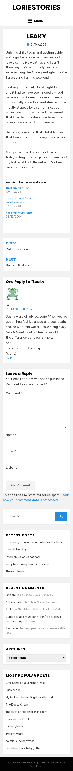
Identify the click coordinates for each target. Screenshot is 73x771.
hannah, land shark (17, 726)
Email (11, 451)
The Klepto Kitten (17, 704)
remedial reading (16, 549)
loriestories (36, 7)
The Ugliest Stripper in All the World (39, 609)
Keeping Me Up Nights (19, 212)
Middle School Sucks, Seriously (34, 595)
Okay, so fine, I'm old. (18, 719)
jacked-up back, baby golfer (23, 748)
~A (7, 305)
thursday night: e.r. (17, 188)
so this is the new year (20, 741)
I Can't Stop (13, 690)
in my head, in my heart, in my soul (27, 564)
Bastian (11, 628)
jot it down (28, 621)
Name (11, 435)
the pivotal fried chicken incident (26, 712)
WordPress (36, 766)
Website (11, 467)
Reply (9, 357)
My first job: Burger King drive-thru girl (29, 697)
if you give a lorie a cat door (23, 557)
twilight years (14, 734)
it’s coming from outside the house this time (34, 542)
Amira (9, 609)
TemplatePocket (41, 762)
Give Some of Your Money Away (26, 683)
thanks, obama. (15, 571)
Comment (14, 393)
